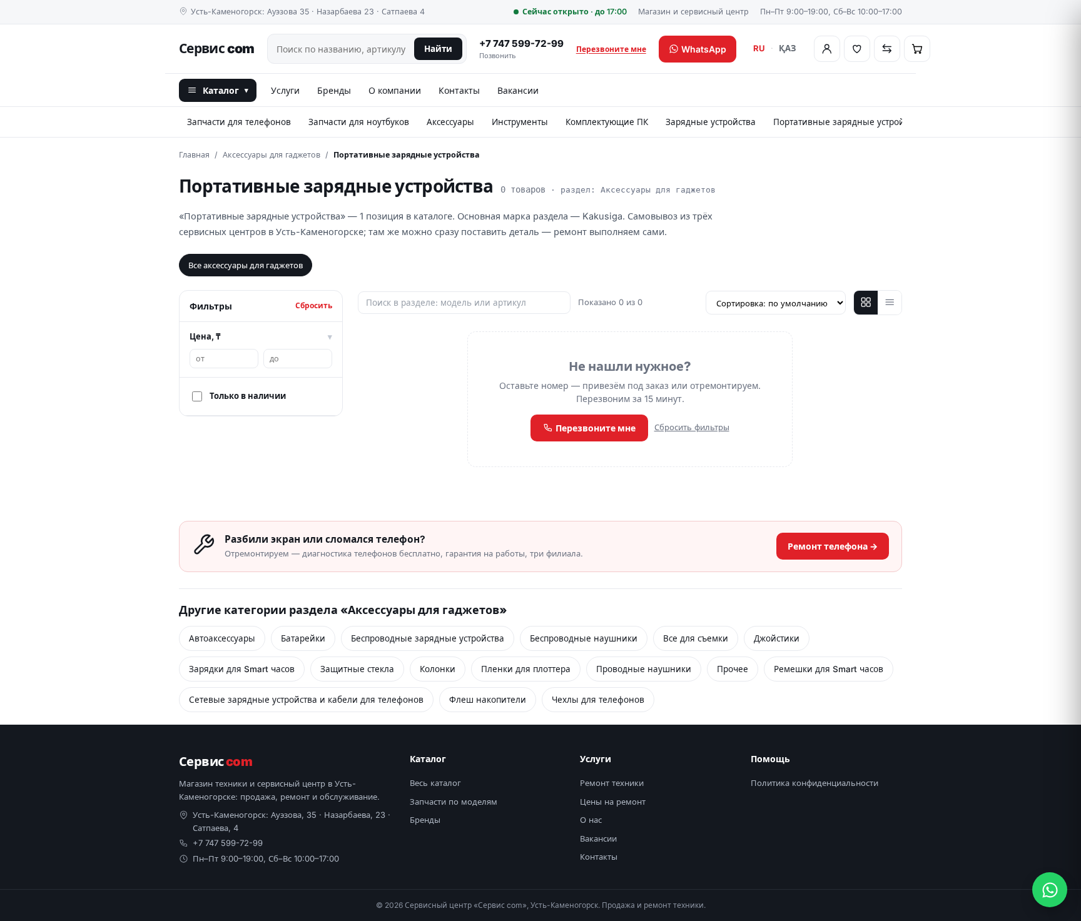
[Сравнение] (887, 49)
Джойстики (776, 638)
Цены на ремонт (613, 802)
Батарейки (303, 638)
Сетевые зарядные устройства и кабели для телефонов (306, 700)
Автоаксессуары (222, 638)
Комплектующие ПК (607, 122)
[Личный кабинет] (827, 49)
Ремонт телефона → (833, 546)
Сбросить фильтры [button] (691, 427)
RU (759, 48)
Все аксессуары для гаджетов (245, 265)
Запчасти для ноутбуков (358, 122)
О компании (394, 90)
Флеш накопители (487, 700)
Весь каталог (435, 783)
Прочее (732, 669)
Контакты (459, 90)
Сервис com (217, 48)
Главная (194, 154)
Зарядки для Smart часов (242, 669)
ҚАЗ (787, 48)
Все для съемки (695, 638)
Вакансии (518, 90)
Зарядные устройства (711, 122)
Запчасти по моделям (453, 802)
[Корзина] (917, 49)
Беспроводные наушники (583, 638)
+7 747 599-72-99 (521, 49)
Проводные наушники (643, 669)
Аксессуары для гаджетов (271, 154)
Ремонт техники (612, 783)
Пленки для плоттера (526, 669)
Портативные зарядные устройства (847, 122)
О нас (591, 820)
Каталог (225, 90)
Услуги (285, 90)
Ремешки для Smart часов (828, 669)
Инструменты (520, 122)
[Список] (889, 303)
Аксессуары (450, 122)
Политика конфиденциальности (814, 783)
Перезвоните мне (611, 49)
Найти (438, 49)
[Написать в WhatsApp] (1049, 889)
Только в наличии (248, 396)
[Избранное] (857, 49)
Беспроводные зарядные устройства (427, 638)
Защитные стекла (357, 669)
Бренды (334, 90)
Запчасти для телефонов (239, 122)
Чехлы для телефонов (598, 700)
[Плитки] (866, 303)
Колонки (437, 669)
